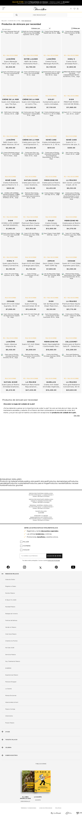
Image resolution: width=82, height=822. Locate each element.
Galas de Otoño (10, 579)
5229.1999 (41, 512)
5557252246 (33, 518)
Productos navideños (58, 483)
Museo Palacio (9, 722)
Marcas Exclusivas (10, 695)
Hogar (26, 550)
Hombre (27, 546)
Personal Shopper (10, 681)
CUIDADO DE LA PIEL (14, 20)
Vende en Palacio (10, 627)
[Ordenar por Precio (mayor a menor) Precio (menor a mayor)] (41, 28)
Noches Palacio (10, 593)
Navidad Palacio (10, 606)
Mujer (26, 542)
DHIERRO (8, 668)
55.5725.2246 (33, 495)
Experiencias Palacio (11, 675)
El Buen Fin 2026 (10, 600)
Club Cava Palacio (10, 634)
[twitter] (40, 567)
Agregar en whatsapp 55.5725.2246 (41, 500)
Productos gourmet (15, 485)
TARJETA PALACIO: (41, 511)
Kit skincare (42, 481)
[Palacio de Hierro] (40, 9)
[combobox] (38, 15)
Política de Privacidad (54, 560)
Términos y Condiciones (28, 808)
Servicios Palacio (10, 654)
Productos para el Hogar (39, 483)
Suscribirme (54, 556)
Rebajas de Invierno (11, 613)
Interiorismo (9, 716)
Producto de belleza (8, 481)
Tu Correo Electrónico (29, 555)
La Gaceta (8, 688)
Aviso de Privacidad (45, 808)
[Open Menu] (3, 8)
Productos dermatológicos (58, 481)
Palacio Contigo (10, 709)
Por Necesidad (26, 20)
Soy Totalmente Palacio (12, 661)
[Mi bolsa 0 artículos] (77, 9)
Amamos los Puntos (11, 640)
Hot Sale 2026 (9, 647)
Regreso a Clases (10, 586)
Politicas (58, 808)
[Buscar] (16, 15)
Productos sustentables (19, 483)
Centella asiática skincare (27, 481)
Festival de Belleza (11, 620)
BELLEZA (4, 20)
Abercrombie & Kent (11, 702)
